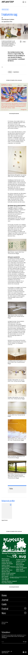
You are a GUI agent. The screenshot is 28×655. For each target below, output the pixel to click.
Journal (5, 599)
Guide (4, 604)
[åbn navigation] (25, 2)
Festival (5, 608)
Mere (4, 613)
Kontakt (3, 623)
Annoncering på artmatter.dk (14, 113)
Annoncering (5, 622)
